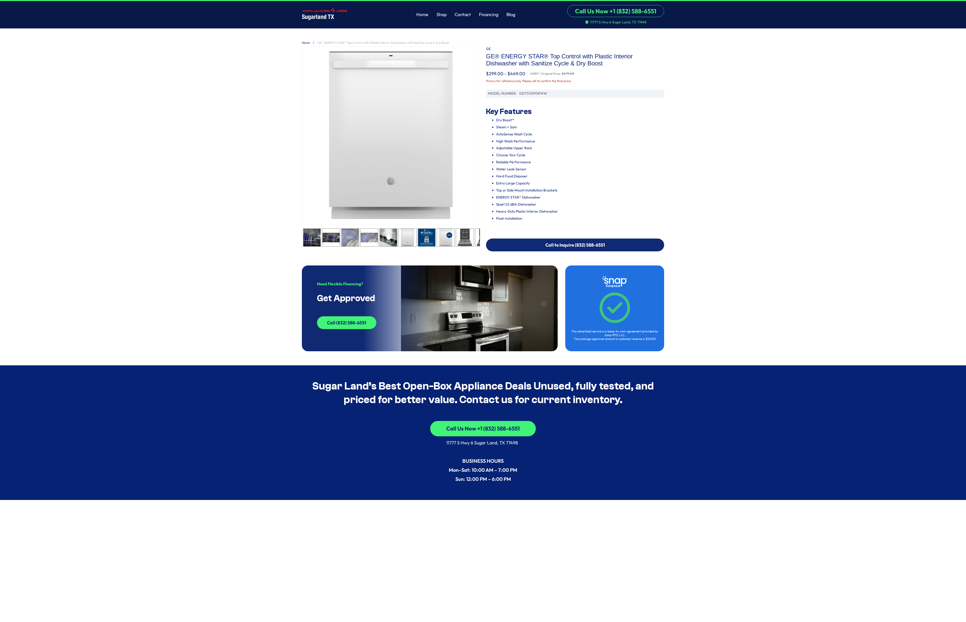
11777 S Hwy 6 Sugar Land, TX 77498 (483, 443)
